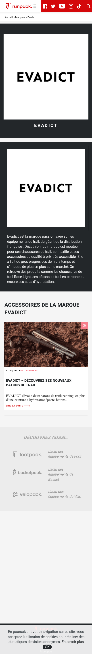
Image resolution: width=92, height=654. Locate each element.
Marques (20, 17)
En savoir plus (73, 642)
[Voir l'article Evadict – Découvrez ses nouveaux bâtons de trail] (46, 344)
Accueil (8, 17)
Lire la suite (15, 405)
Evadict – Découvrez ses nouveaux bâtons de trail (38, 382)
